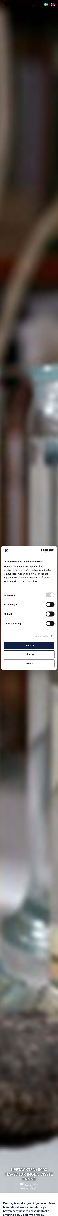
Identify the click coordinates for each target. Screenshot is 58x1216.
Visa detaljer (41, 636)
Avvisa (29, 663)
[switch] (50, 604)
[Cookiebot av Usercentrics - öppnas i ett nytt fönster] (41, 551)
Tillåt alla (29, 645)
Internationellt (29, 1188)
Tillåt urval (29, 654)
